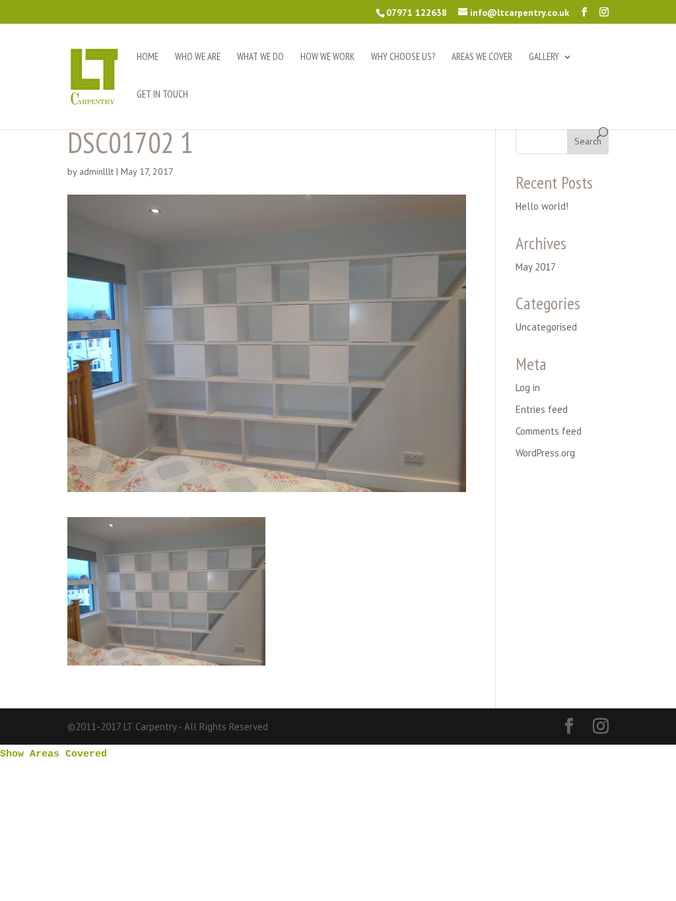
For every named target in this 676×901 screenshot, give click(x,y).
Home (147, 57)
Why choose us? (403, 57)
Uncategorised (546, 327)
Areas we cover (482, 57)
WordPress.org (545, 453)
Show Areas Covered (53, 754)
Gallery (544, 57)
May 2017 (536, 267)
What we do (260, 57)
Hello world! (542, 206)
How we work (327, 57)
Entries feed (542, 409)
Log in (528, 387)
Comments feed (549, 431)
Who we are (197, 57)
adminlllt (96, 171)
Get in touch (162, 95)
